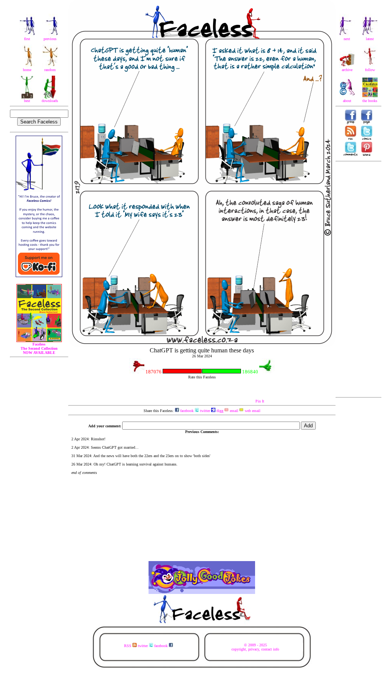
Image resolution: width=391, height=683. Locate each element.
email (233, 411)
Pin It (259, 401)
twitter (204, 411)
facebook (186, 411)
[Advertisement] (358, 279)
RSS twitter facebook (146, 646)
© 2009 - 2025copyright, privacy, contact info (255, 647)
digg (219, 411)
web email (252, 411)
